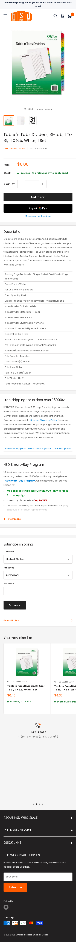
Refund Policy (11, 620)
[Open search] (55, 16)
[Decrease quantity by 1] (21, 184)
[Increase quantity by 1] (42, 184)
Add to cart (38, 197)
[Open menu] (5, 15)
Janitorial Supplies (15, 448)
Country (9, 551)
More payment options (38, 216)
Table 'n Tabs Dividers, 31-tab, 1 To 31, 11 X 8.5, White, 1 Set (26, 687)
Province (9, 567)
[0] (69, 16)
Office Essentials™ (14, 148)
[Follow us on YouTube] (6, 907)
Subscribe (15, 887)
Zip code (9, 583)
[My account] (62, 16)
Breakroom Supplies (39, 448)
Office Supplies (62, 448)
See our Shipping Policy (43, 420)
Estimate (15, 605)
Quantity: (9, 184)
